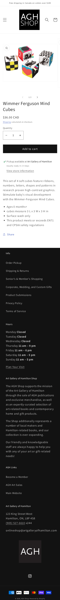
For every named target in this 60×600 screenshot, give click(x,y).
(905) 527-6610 (15, 523)
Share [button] (10, 234)
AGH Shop (25, 599)
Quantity (7, 128)
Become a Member (17, 477)
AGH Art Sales (14, 485)
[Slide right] (37, 97)
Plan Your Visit (15, 367)
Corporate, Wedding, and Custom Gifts (29, 287)
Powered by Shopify (37, 599)
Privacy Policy (14, 303)
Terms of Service (16, 311)
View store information (20, 170)
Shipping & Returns (17, 270)
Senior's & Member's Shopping (24, 278)
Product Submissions (18, 295)
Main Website (14, 493)
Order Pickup (13, 262)
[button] (5, 20)
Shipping (7, 122)
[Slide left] (22, 97)
